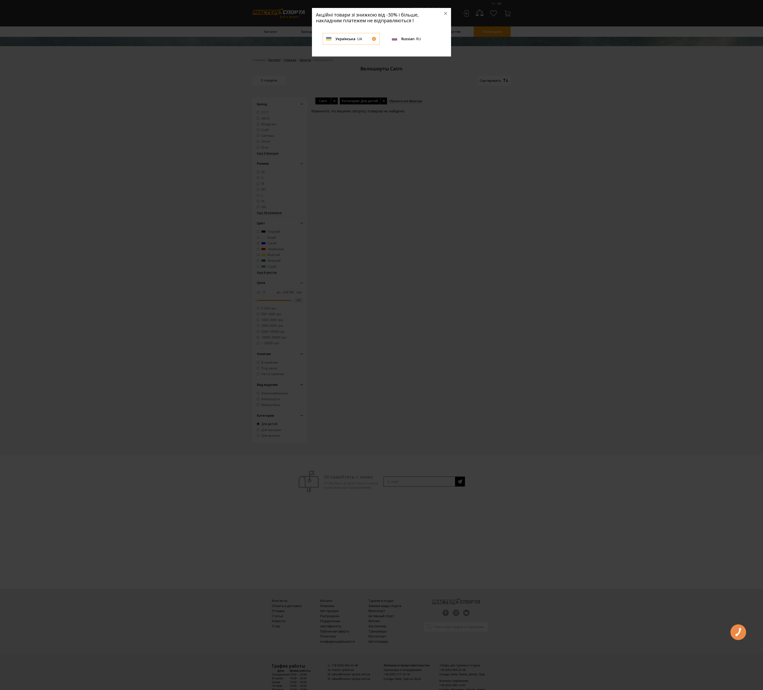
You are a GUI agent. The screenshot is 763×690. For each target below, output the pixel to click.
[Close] (445, 13)
